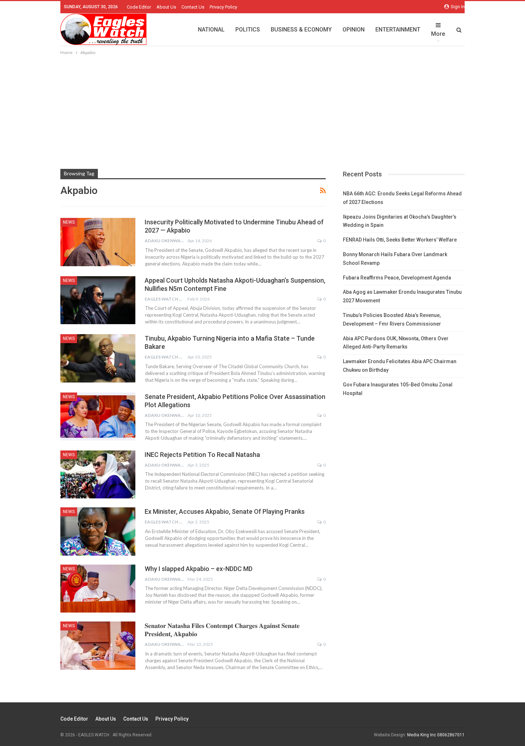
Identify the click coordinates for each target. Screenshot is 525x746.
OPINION (353, 29)
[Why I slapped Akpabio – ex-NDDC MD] (97, 589)
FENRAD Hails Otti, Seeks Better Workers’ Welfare (400, 240)
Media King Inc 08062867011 (436, 734)
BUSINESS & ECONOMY (301, 29)
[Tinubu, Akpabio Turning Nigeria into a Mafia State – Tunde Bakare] (97, 358)
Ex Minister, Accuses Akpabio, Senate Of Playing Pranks (225, 511)
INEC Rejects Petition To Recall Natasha (202, 454)
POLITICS (247, 29)
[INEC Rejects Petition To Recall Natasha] (97, 474)
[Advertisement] (262, 110)
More (438, 33)
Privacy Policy (223, 7)
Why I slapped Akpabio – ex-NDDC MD (198, 568)
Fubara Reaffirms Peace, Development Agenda (397, 278)
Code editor (139, 7)
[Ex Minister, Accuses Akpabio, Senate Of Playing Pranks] (97, 531)
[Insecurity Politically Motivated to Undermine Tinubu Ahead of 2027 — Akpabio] (97, 242)
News (69, 222)
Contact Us (192, 7)
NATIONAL (211, 29)
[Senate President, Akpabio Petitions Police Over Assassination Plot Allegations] (97, 416)
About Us (166, 7)
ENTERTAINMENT (397, 29)
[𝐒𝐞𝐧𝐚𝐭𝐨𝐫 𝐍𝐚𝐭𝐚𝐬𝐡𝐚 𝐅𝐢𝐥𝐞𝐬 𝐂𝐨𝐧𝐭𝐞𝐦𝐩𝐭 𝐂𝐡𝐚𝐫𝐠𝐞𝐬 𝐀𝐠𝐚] (97, 645)
